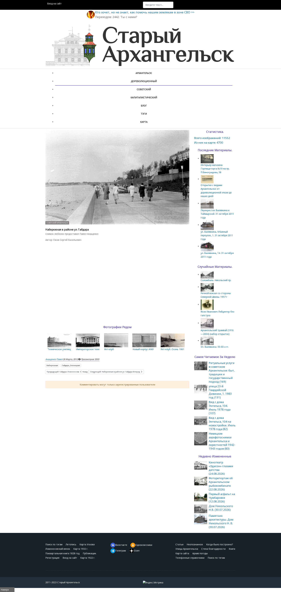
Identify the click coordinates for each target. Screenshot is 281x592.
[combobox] (158, 5)
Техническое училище (60, 349)
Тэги (144, 113)
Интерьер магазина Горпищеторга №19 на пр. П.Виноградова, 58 (215, 168)
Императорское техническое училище (97, 349)
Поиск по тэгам (53, 544)
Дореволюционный (144, 81)
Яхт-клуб (109, 349)
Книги (232, 548)
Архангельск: (144, 73)
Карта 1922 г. (87, 557)
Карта (143, 121)
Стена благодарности (213, 548)
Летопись (71, 544)
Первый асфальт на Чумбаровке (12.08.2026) (222, 497)
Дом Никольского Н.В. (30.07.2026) (221, 508)
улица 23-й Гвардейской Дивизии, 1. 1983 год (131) (220, 391)
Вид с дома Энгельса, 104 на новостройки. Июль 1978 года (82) (222, 423)
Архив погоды (200, 553)
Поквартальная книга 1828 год (62, 553)
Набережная (52, 365)
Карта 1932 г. (80, 548)
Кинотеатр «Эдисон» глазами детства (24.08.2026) (221, 467)
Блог (144, 105)
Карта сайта (182, 553)
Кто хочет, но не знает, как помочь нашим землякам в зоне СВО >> (144, 12)
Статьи (179, 544)
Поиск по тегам (216, 557)
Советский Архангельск (57, 223)
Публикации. (89, 553)
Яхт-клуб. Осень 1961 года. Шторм (180, 349)
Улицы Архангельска (186, 548)
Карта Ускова (87, 544)
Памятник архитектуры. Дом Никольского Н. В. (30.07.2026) (221, 521)
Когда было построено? (219, 544)
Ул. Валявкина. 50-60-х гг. (215, 346)
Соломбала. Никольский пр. (216, 280)
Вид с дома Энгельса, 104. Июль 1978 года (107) (219, 407)
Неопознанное (195, 544)
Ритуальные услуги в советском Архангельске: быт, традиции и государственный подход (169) (221, 372)
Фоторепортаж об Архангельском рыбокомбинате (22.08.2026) (221, 483)
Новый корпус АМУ (143, 349)
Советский (144, 89)
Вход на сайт (54, 3)
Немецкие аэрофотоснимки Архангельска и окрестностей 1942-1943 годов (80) (222, 441)
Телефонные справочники (189, 557)
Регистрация (52, 557)
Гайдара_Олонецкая (71, 365)
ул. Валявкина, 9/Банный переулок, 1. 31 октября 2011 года (217, 235)
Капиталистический (144, 97)
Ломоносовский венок (57, 548)
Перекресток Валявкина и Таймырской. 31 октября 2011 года (217, 214)
